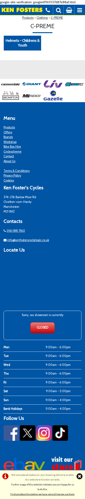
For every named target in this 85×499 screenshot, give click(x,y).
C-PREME (57, 17)
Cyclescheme (12, 151)
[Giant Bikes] (31, 88)
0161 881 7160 (16, 230)
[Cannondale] (10, 88)
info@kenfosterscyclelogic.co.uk (28, 240)
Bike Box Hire (12, 146)
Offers (8, 132)
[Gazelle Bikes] (53, 99)
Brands (8, 137)
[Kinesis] (74, 88)
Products (28, 17)
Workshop (10, 142)
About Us (9, 161)
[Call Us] (47, 10)
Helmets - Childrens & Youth (22, 42)
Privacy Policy (12, 175)
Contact (9, 156)
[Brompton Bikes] (10, 99)
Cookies (9, 180)
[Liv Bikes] (53, 88)
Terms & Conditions (17, 171)
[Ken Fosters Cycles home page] (21, 10)
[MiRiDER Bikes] (31, 99)
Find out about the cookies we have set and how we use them (42, 494)
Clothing (42, 17)
